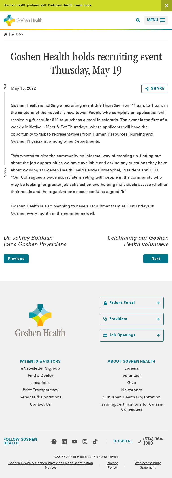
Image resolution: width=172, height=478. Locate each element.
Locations (40, 383)
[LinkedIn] (64, 441)
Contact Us (40, 405)
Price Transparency (40, 390)
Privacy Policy (112, 465)
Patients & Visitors (40, 362)
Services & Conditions (40, 398)
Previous (16, 259)
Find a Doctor (40, 376)
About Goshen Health (131, 362)
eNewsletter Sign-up (40, 369)
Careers (131, 369)
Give (131, 383)
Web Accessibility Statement (148, 465)
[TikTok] (95, 441)
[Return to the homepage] (23, 20)
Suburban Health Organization (132, 398)
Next (155, 259)
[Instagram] (85, 441)
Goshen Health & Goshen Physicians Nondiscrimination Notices (50, 465)
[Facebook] (54, 441)
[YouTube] (74, 441)
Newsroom (131, 390)
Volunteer (132, 376)
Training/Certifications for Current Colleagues (131, 407)
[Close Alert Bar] (166, 5)
